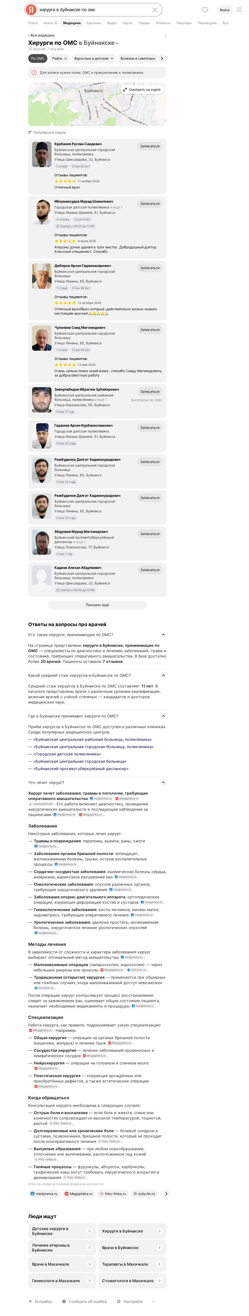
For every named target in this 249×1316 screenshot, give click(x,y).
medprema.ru (103, 798)
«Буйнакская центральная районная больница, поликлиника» (92, 739)
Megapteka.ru (128, 798)
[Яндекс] (31, 9)
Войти (225, 10)
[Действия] (166, 36)
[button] (48, 132)
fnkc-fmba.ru (62, 1123)
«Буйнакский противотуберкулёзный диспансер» (81, 768)
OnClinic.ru (138, 970)
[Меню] (239, 10)
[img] (65, 181)
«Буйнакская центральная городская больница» (80, 761)
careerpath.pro (43, 804)
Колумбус (43, 1301)
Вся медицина (42, 35)
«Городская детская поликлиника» (67, 754)
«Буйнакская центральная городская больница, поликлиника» (93, 746)
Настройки (133, 1301)
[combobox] (92, 9)
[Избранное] (205, 9)
